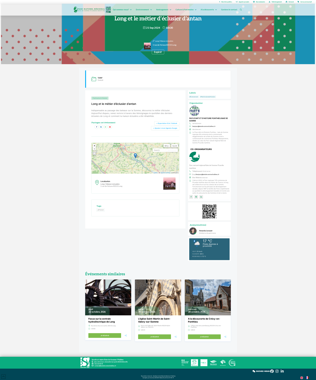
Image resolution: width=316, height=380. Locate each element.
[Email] (110, 127)
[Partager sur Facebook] (97, 127)
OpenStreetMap (165, 173)
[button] (240, 10)
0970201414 (196, 123)
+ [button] (94, 145)
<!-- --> (135, 158)
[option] (307, 377)
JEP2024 (100, 210)
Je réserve (104, 335)
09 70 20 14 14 (205, 171)
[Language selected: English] (305, 377)
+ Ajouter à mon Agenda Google (165, 128)
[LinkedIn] (101, 127)
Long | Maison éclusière (164, 41)
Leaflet (155, 173)
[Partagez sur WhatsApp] (105, 127)
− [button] (94, 148)
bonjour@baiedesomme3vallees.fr (204, 126)
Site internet (196, 129)
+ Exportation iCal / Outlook (166, 123)
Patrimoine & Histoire (100, 98)
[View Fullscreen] (94, 153)
